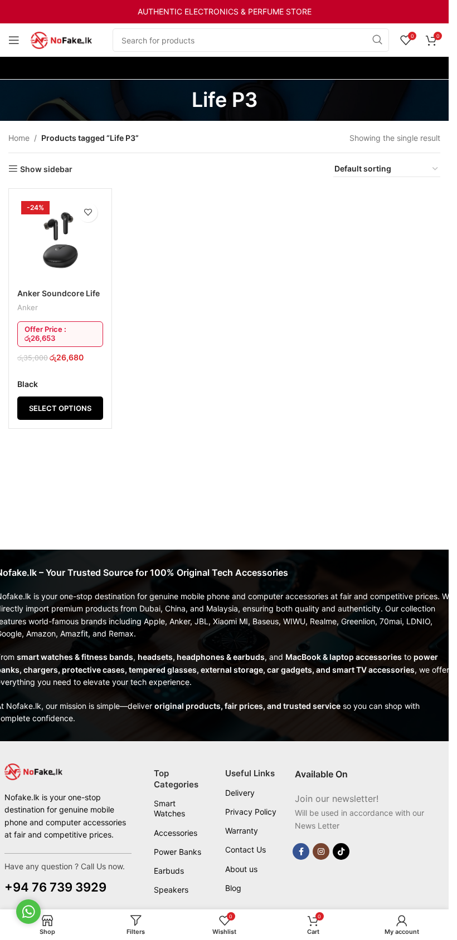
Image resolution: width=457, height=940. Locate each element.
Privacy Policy (250, 811)
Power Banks (177, 851)
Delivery (240, 792)
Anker (27, 307)
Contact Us (245, 849)
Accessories (175, 833)
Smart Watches (169, 808)
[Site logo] (61, 39)
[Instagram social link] (321, 851)
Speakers (171, 889)
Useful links (250, 773)
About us (241, 869)
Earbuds (169, 870)
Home (19, 138)
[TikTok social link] (341, 851)
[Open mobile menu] (14, 40)
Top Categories (176, 779)
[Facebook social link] (301, 851)
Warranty (241, 830)
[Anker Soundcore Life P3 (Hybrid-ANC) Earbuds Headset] (60, 240)
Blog (233, 888)
